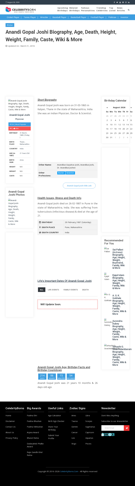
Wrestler (44, 17)
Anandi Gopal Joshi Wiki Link (79, 185)
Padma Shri (32, 415)
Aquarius (89, 438)
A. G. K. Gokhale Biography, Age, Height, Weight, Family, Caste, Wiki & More (119, 304)
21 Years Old (24, 153)
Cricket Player (13, 17)
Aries (22, 160)
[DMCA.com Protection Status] (107, 434)
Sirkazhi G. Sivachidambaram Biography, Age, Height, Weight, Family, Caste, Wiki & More (122, 355)
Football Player (97, 17)
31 (21, 133)
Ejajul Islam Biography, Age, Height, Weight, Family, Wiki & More (118, 282)
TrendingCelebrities (102, 9)
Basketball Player (78, 17)
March (24, 133)
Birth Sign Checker (56, 421)
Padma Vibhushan (35, 426)
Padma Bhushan (34, 421)
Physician (19, 119)
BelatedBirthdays (74, 9)
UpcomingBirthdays (62, 9)
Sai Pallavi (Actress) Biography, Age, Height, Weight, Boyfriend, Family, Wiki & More (118, 258)
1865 (21, 135)
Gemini (74, 426)
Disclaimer (10, 421)
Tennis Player (30, 17)
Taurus (74, 421)
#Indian (10, 25)
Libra (87, 415)
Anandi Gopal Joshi (19, 115)
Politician (112, 17)
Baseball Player (59, 17)
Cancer (74, 432)
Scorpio (88, 421)
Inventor (124, 17)
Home (8, 415)
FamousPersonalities (88, 9)
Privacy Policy (12, 438)
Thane (22, 142)
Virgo (73, 443)
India (21, 149)
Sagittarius (90, 426)
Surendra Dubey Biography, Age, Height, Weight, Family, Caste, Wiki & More (119, 330)
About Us (10, 432)
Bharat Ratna (33, 438)
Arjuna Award (33, 432)
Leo (73, 438)
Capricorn (89, 432)
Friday (27, 135)
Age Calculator (54, 415)
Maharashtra (24, 144)
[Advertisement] (67, 71)
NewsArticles (121, 9)
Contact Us (11, 426)
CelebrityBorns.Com (69, 471)
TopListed (112, 9)
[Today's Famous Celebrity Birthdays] (21, 9)
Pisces (88, 443)
